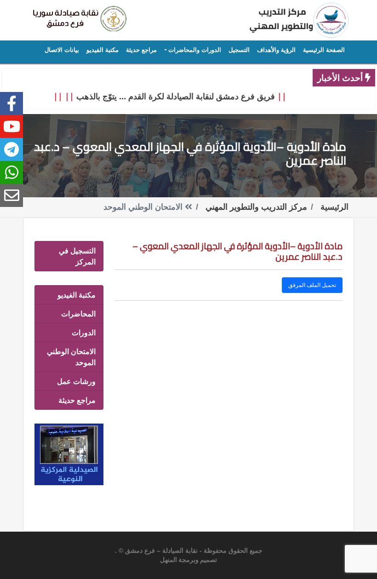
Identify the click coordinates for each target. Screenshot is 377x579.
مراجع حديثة (77, 400)
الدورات (84, 332)
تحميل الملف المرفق (312, 285)
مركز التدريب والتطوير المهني (256, 207)
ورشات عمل (76, 381)
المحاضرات (78, 314)
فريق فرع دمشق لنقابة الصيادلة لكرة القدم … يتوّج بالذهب (182, 96)
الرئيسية (334, 207)
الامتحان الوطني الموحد (71, 356)
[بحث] (78, 19)
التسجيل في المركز (77, 256)
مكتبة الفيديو (76, 295)
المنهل (168, 560)
